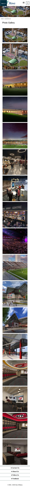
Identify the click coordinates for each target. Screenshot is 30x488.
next (25, 37)
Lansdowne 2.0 (8, 18)
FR (27, 3)
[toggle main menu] (23, 2)
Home (2, 18)
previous (4, 37)
